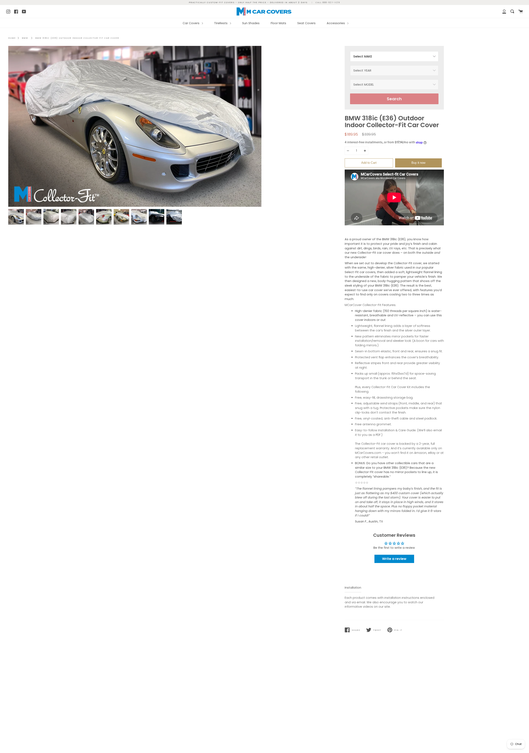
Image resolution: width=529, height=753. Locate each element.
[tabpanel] (134, 126)
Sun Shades (251, 23)
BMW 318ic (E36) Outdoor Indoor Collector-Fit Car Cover (77, 38)
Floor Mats (278, 23)
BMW (25, 38)
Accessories (336, 23)
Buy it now (418, 162)
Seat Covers (306, 23)
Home (12, 38)
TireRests (221, 23)
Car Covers (191, 23)
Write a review (394, 558)
